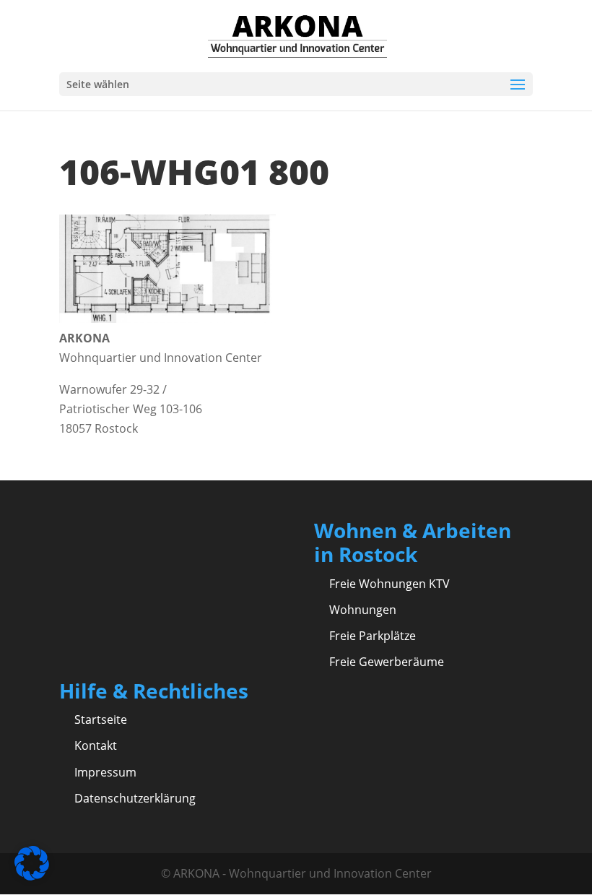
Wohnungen (362, 610)
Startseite (100, 719)
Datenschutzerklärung (135, 798)
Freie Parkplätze (372, 636)
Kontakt (95, 745)
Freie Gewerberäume (386, 662)
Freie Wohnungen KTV (389, 584)
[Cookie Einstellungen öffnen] (31, 876)
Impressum (105, 772)
